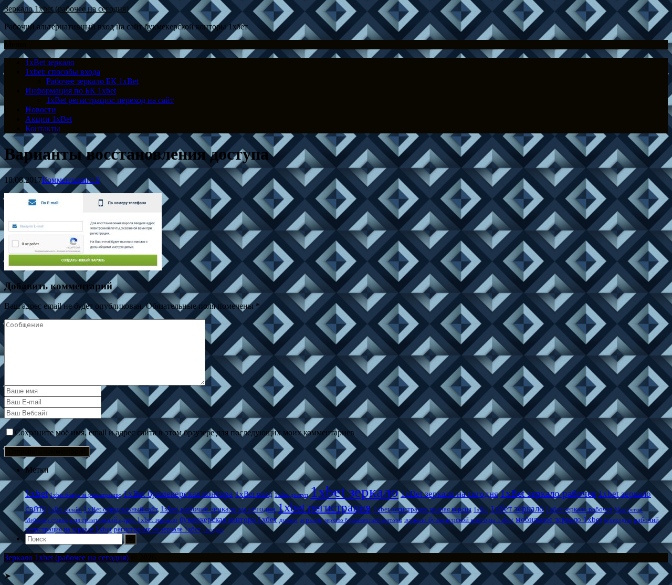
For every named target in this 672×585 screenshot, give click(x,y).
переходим (618, 520)
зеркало (311, 520)
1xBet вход (253, 493)
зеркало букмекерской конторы (363, 520)
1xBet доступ (291, 495)
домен (288, 520)
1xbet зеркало (354, 491)
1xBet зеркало (50, 62)
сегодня (213, 529)
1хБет (481, 510)
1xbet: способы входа (62, 71)
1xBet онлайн (65, 510)
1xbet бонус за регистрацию (85, 495)
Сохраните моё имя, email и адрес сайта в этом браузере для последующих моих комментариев (184, 432)
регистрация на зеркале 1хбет (157, 529)
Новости (40, 109)
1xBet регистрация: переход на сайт (110, 100)
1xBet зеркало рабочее (548, 493)
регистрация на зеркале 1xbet (68, 529)
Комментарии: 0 (71, 179)
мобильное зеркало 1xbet (559, 519)
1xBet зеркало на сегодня (449, 494)
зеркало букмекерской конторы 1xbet (458, 520)
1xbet (36, 493)
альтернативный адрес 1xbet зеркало (123, 520)
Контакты (42, 128)
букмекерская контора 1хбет (228, 519)
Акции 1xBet (48, 118)
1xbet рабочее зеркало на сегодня (218, 508)
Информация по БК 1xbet (70, 90)
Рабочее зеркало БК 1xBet (92, 81)
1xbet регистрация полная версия (422, 509)
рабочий (646, 520)
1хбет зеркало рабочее (579, 509)
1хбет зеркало (517, 509)
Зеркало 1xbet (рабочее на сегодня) (66, 8)
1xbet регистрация (324, 507)
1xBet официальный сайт (121, 509)
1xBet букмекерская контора (178, 494)
